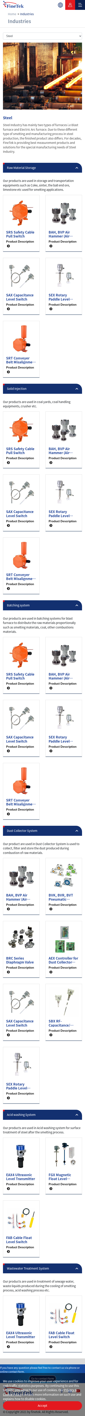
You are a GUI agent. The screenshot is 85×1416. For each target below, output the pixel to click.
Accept (42, 1405)
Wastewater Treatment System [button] (28, 1268)
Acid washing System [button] (21, 1115)
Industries (27, 14)
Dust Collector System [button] (22, 831)
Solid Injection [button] (16, 388)
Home (12, 14)
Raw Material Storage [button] (21, 168)
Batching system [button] (18, 605)
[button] (60, 5)
